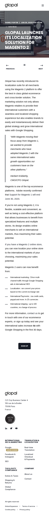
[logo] (11, 394)
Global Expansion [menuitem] (11, 506)
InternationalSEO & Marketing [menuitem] (13, 441)
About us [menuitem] (28, 474)
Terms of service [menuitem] (28, 506)
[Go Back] (24, 65)
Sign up (24, 346)
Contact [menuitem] (27, 479)
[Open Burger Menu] (42, 5)
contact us (32, 313)
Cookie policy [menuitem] (10, 510)
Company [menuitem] (29, 469)
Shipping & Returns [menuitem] (10, 481)
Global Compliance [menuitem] (10, 488)
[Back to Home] (11, 5)
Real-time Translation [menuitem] (29, 448)
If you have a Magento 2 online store (23, 244)
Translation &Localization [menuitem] (31, 441)
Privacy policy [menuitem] (25, 510)
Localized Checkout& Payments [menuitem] (29, 456)
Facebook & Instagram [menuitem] (10, 455)
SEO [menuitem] (7, 461)
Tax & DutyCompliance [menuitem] (11, 469)
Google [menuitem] (11, 448)
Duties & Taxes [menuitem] (11, 476)
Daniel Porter (11, 22)
